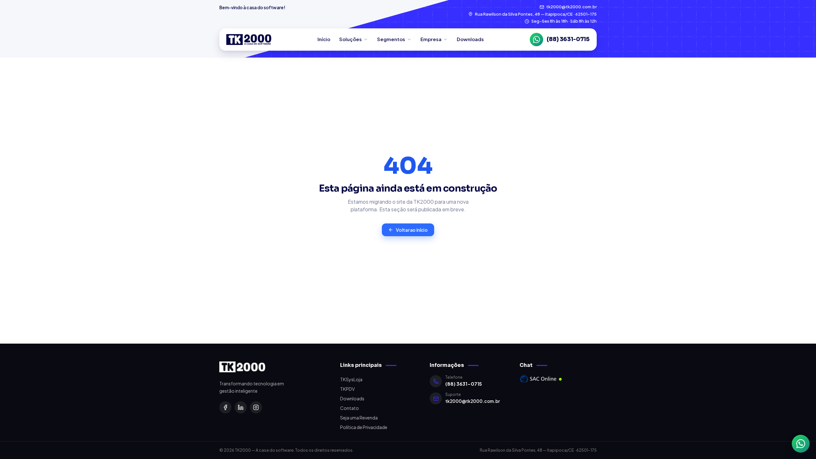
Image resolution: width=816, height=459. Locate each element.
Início (323, 39)
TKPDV (347, 389)
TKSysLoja (351, 379)
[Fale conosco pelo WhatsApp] (801, 444)
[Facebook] (225, 407)
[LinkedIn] (241, 407)
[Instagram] (256, 407)
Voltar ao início (411, 230)
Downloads (470, 39)
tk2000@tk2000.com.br (472, 401)
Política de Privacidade (363, 427)
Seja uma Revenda (359, 417)
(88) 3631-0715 (463, 384)
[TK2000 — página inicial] (248, 39)
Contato (349, 408)
